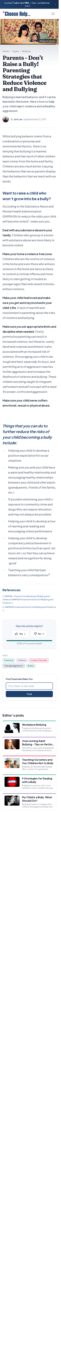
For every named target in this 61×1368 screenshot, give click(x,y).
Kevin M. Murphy (48, 41)
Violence (22, 660)
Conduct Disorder (38, 660)
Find (29, 694)
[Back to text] (12, 603)
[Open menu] (53, 14)
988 (27, 2)
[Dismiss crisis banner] (55, 4)
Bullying (26, 51)
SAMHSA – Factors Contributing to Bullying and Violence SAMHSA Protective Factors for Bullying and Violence (28, 599)
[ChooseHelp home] (16, 14)
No (41, 633)
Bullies (31, 666)
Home (6, 51)
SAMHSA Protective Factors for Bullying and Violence (30, 607)
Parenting (8, 660)
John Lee (18, 119)
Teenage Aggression (13, 666)
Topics (15, 51)
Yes (22, 633)
